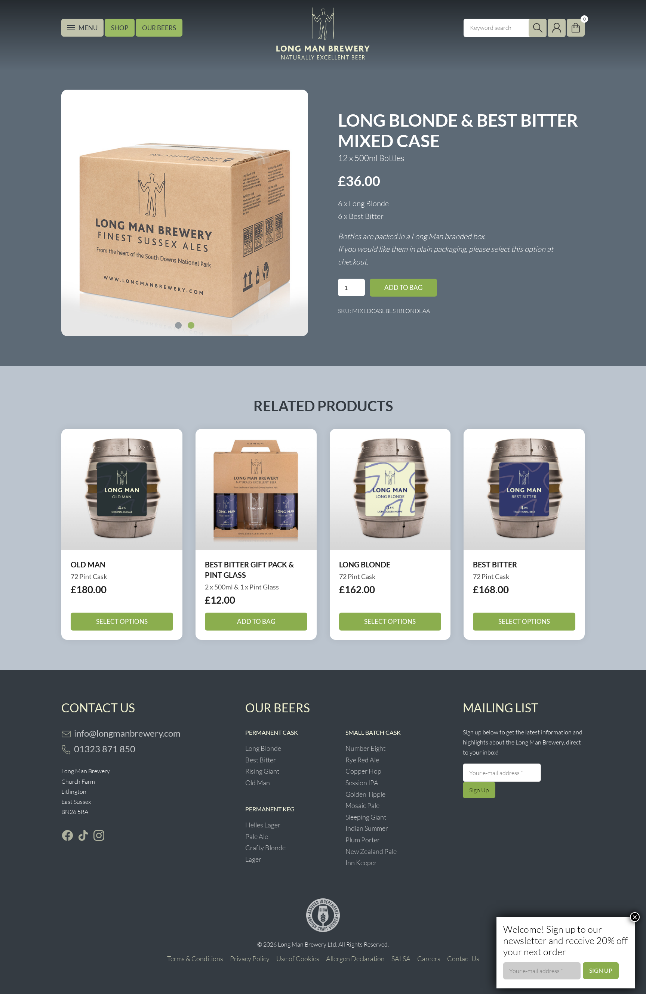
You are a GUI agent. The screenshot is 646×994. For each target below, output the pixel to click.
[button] (178, 325)
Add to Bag (403, 287)
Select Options (122, 621)
